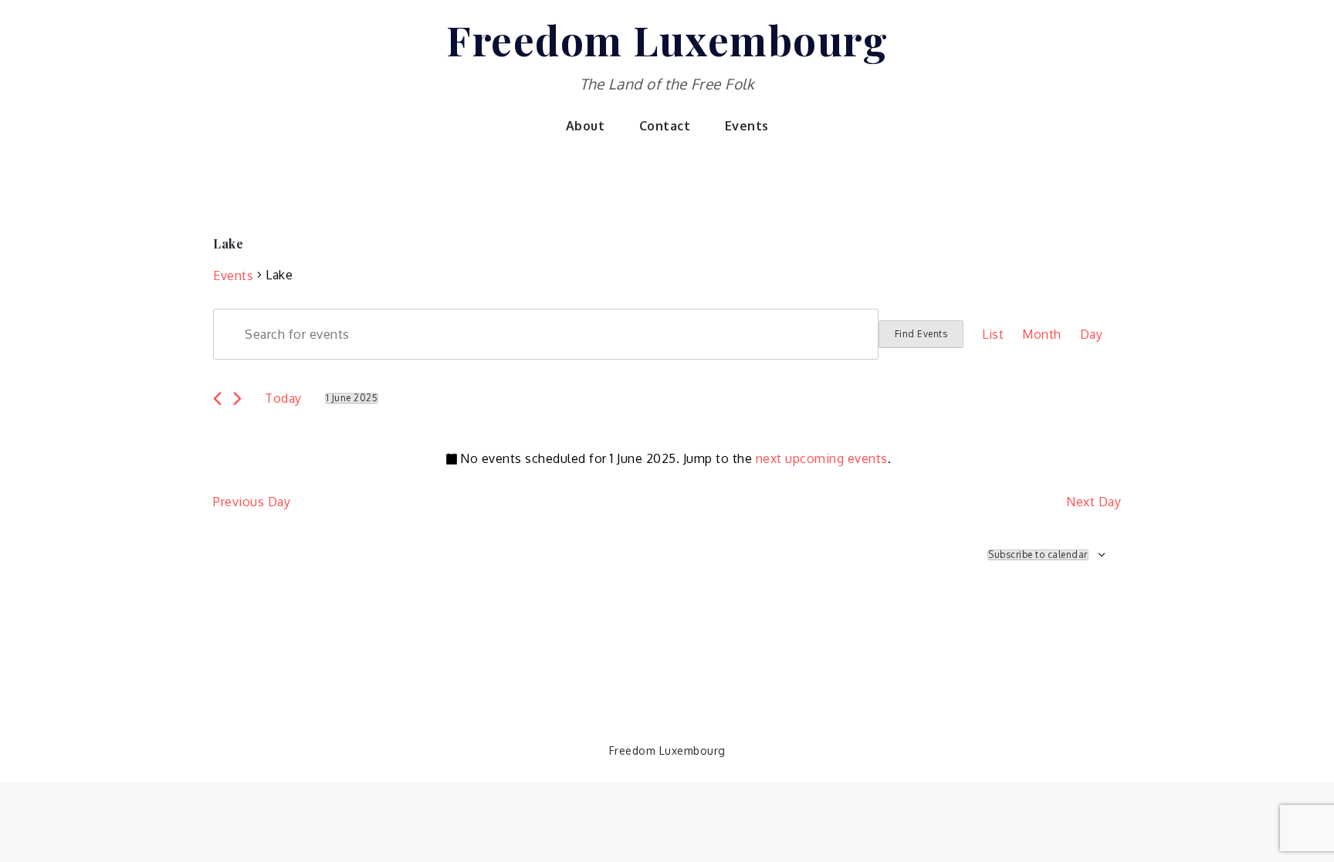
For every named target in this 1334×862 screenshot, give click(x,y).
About (585, 126)
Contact (665, 126)
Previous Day (251, 501)
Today (283, 398)
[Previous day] (217, 398)
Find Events (921, 334)
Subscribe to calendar (1038, 554)
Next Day (1093, 501)
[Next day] (237, 398)
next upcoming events (822, 458)
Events (747, 126)
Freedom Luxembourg (667, 39)
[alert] (667, 458)
